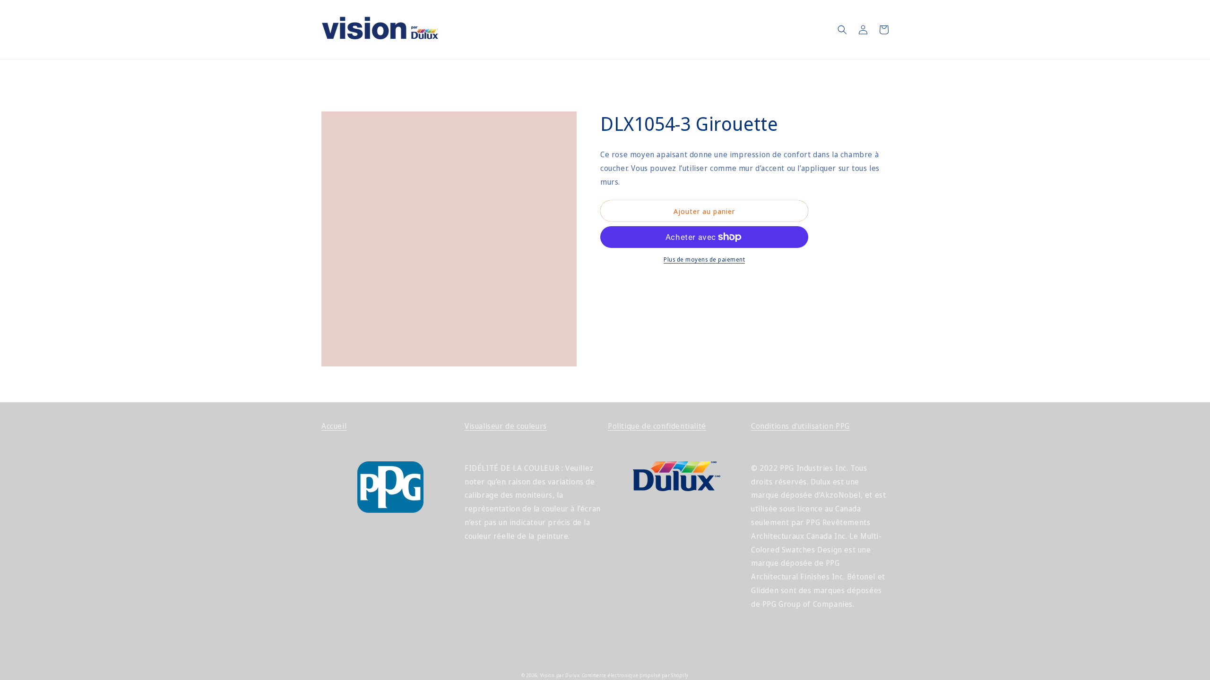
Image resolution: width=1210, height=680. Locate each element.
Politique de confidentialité (657, 426)
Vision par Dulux (560, 675)
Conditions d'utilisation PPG (800, 426)
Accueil (333, 426)
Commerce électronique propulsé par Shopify (635, 675)
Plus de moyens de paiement (704, 259)
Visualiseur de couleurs (506, 426)
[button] (842, 29)
